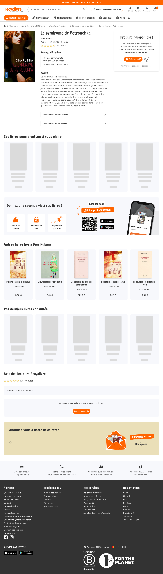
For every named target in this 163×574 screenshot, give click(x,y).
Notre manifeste (11, 499)
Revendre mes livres (92, 493)
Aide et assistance (52, 493)
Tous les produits (17, 26)
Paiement (48, 503)
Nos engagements (12, 496)
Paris (125, 493)
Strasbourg (128, 513)
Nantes (126, 509)
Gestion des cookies (13, 530)
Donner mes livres (92, 496)
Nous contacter (51, 506)
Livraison (48, 499)
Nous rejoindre (11, 506)
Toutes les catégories (18, 18)
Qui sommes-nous (12, 493)
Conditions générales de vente (18, 516)
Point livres (88, 503)
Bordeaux (127, 503)
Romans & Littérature (36, 26)
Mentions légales (12, 526)
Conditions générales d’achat (17, 520)
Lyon (125, 506)
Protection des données (15, 523)
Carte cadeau (89, 509)
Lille (125, 499)
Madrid (126, 496)
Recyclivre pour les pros (94, 499)
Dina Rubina (46, 38)
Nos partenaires (11, 513)
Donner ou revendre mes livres (108, 9)
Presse (7, 509)
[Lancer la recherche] (84, 9)
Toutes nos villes (131, 520)
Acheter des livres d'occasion (97, 513)
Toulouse (127, 516)
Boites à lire (89, 506)
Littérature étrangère (57, 26)
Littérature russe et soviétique (82, 26)
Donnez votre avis (81, 411)
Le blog (7, 503)
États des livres (51, 496)
